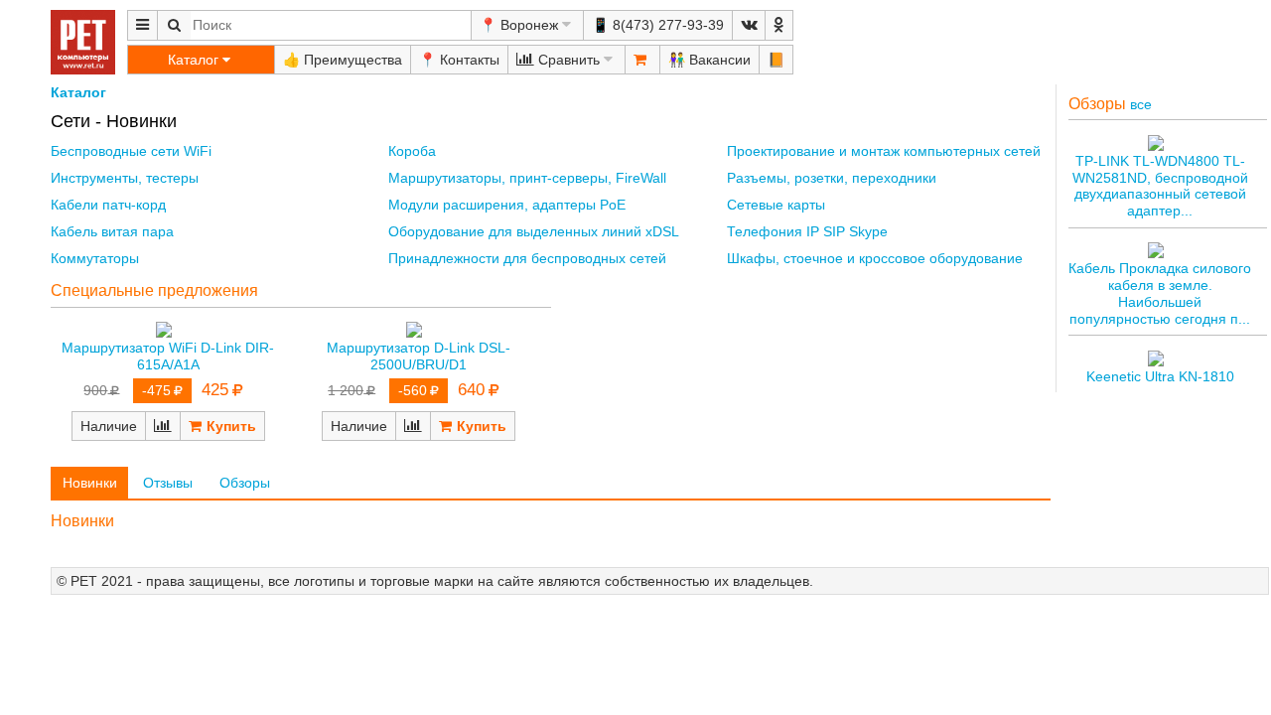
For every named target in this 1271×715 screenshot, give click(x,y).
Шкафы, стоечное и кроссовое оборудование (875, 258)
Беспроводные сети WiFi (131, 151)
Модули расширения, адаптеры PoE (507, 205)
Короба (412, 151)
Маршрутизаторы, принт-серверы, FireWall (527, 178)
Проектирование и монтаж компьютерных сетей (884, 151)
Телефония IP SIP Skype (807, 231)
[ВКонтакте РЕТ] (749, 25)
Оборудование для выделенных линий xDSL (533, 231)
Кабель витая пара (112, 231)
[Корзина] (642, 59)
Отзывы (168, 483)
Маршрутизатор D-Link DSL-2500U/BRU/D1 (418, 356)
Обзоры (244, 483)
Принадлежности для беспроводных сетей (527, 258)
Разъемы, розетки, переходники (831, 178)
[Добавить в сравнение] (163, 426)
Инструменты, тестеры (125, 178)
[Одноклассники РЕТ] (779, 25)
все (1141, 104)
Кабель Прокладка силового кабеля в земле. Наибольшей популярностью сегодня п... (1159, 293)
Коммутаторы (95, 258)
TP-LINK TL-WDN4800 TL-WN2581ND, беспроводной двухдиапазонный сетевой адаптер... (1160, 185)
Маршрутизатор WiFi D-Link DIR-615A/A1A (168, 356)
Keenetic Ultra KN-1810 (1160, 376)
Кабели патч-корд (108, 205)
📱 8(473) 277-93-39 (658, 25)
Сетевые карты (776, 205)
